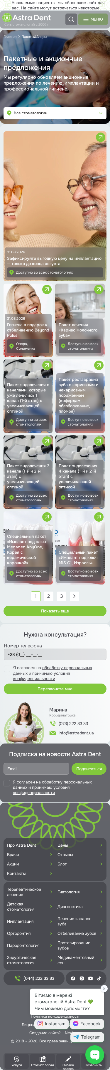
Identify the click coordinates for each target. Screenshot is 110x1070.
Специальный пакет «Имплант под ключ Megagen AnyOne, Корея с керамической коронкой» (26, 549)
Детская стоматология (20, 906)
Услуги (16, 1065)
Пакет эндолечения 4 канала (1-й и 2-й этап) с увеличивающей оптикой (78, 476)
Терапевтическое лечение (24, 892)
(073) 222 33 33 (73, 723)
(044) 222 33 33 (38, 978)
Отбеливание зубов (77, 933)
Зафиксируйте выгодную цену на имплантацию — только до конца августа (54, 261)
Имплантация (20, 921)
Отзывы (65, 854)
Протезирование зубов (73, 945)
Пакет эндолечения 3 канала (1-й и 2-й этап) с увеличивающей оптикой (28, 476)
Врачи (13, 854)
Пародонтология (23, 945)
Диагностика (70, 906)
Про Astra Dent (21, 845)
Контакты (16, 873)
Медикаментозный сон (75, 960)
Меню (97, 19)
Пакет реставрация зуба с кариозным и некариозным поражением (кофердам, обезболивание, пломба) (78, 395)
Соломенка (25, 348)
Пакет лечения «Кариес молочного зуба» (78, 330)
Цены (62, 845)
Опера (21, 343)
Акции (13, 864)
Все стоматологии (31, 112)
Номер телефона (23, 646)
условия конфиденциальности (41, 676)
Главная (10, 36)
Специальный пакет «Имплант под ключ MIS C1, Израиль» (78, 557)
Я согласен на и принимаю (52, 673)
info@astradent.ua (76, 733)
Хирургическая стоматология (21, 960)
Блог (62, 864)
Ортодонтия (19, 933)
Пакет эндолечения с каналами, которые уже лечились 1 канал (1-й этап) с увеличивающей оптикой (28, 398)
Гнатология (68, 892)
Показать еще (55, 611)
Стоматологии (42, 1065)
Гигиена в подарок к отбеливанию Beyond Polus (28, 330)
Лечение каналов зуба (74, 921)
